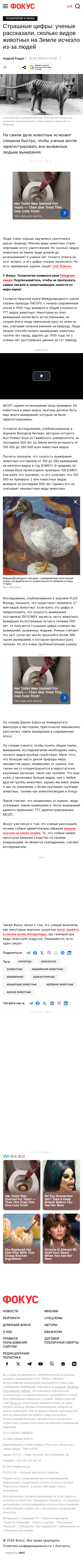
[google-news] (63, 1363)
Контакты (62, 1546)
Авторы (50, 1325)
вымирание (15, 976)
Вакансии (53, 1332)
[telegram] (29, 1363)
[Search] (77, 6)
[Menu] (5, 6)
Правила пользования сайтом (15, 1342)
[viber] (51, 1363)
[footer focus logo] (20, 1299)
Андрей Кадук (13, 58)
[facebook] (7, 1363)
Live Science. (62, 266)
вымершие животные (22, 984)
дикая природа (45, 976)
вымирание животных (48, 969)
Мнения (51, 1311)
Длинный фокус (17, 1325)
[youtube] (40, 1363)
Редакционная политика (16, 1355)
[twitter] (18, 1363)
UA (69, 6)
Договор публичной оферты (61, 1340)
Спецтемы (53, 1318)
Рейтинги (11, 1318)
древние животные (60, 984)
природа (25, 961)
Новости (10, 1311)
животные (15, 969)
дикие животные (19, 992)
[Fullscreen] (75, 501)
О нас (8, 1332)
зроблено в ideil (15, 1553)
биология (49, 961)
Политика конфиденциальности (27, 1546)
